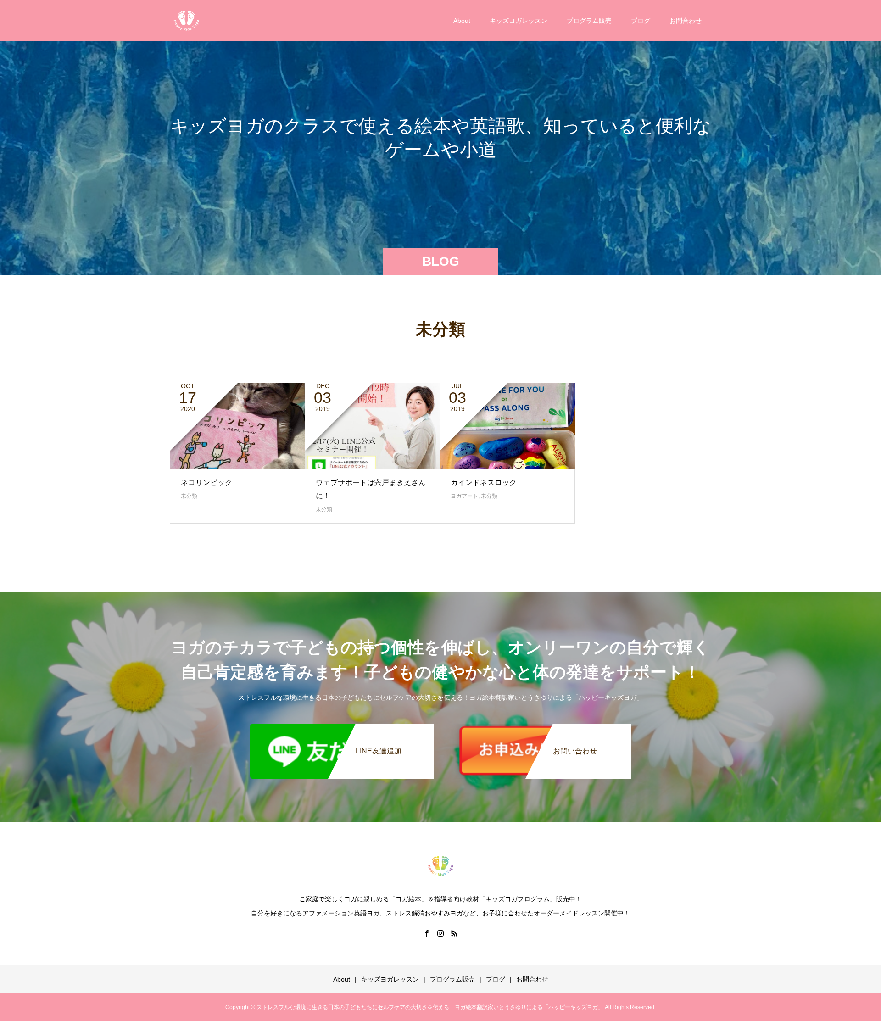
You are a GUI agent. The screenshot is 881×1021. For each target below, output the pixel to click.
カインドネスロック (484, 482)
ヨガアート (464, 496)
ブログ (640, 20)
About (461, 20)
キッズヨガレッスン (518, 20)
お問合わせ (685, 20)
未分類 (189, 496)
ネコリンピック (206, 482)
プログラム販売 (589, 20)
